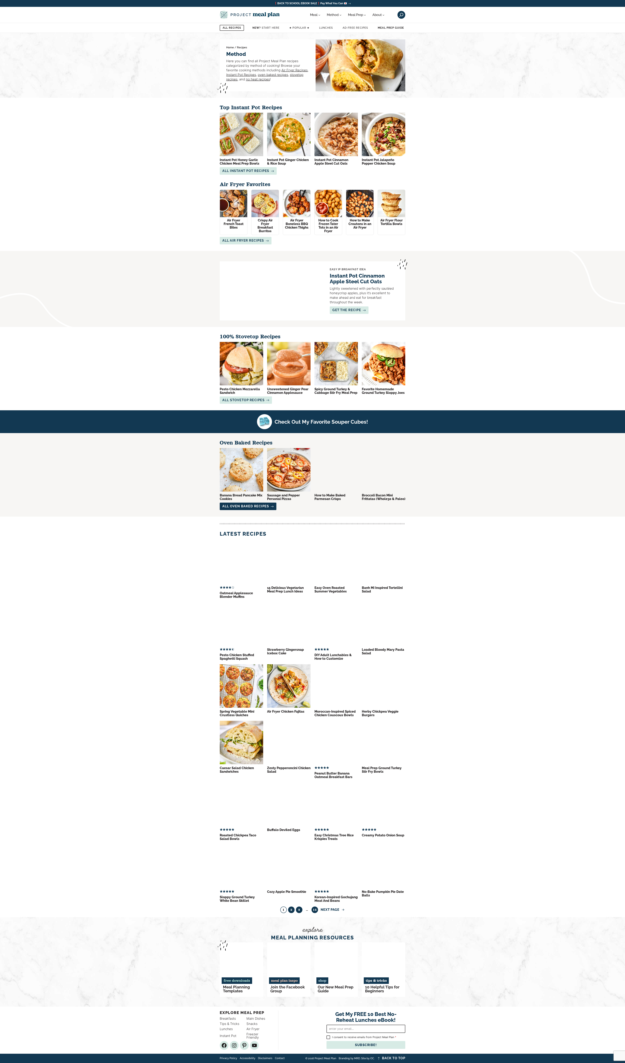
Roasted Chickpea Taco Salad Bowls (238, 837)
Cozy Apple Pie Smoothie (286, 892)
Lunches (326, 27)
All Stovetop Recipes (243, 400)
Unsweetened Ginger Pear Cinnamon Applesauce (287, 390)
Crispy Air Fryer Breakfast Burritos (265, 225)
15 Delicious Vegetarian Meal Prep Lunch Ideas (285, 589)
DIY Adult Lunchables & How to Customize (333, 656)
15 (315, 909)
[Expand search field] (401, 15)
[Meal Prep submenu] (365, 15)
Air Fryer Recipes (294, 70)
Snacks (251, 1023)
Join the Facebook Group (287, 989)
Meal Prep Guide (391, 27)
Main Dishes (255, 1018)
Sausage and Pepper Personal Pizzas (283, 497)
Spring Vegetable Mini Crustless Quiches (237, 713)
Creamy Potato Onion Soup (383, 835)
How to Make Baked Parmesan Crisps (329, 497)
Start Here (266, 27)
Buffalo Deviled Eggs (283, 830)
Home (230, 47)
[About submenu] (383, 15)
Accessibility (247, 1058)
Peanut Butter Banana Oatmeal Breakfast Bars (333, 775)
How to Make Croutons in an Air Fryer (359, 223)
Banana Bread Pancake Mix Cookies (241, 497)
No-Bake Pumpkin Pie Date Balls (383, 893)
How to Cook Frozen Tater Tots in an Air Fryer (328, 225)
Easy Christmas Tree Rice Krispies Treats (334, 837)
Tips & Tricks (229, 1023)
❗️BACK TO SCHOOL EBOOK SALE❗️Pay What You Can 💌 (310, 3)
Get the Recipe (346, 310)
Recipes (242, 47)
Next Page (333, 910)
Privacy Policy (228, 1058)
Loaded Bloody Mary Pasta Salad (383, 651)
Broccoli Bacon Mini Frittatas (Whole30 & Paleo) (383, 497)
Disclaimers (265, 1058)
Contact (280, 1058)
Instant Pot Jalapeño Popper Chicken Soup (378, 161)
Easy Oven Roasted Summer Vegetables (330, 589)
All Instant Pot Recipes (245, 171)
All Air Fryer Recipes (243, 240)
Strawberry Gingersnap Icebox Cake (285, 651)
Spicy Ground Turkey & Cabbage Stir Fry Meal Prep (335, 390)
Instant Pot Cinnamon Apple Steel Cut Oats (331, 161)
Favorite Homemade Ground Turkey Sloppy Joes (383, 390)
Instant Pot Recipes (241, 75)
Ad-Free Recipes (355, 27)
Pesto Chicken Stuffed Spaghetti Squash (237, 656)
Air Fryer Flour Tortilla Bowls (391, 222)
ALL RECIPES (232, 27)
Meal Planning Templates (236, 989)
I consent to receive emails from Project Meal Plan (364, 1037)
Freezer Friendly (252, 1036)
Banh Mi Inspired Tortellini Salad (382, 589)
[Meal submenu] (319, 15)
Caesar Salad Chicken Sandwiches (237, 769)
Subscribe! (366, 1045)
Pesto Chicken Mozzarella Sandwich (240, 390)
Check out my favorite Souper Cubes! (321, 422)
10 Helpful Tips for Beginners (382, 989)
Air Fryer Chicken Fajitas (285, 711)
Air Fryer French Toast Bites (233, 223)
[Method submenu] (340, 15)
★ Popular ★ (299, 27)
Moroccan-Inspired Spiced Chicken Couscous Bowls (335, 713)
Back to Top (393, 1058)
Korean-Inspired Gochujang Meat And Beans (336, 898)
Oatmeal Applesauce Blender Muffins (236, 594)
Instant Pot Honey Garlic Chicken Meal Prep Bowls (239, 161)
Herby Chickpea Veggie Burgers (380, 713)
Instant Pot (228, 1035)
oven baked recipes (273, 75)
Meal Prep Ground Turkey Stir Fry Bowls (382, 769)
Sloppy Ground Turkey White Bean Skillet (237, 898)
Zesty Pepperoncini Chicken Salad (289, 769)
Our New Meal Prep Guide (335, 989)
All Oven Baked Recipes (245, 506)
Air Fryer (252, 1029)
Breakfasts (228, 1018)
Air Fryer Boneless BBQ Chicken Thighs (296, 223)
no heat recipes (258, 79)
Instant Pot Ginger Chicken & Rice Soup (288, 161)
